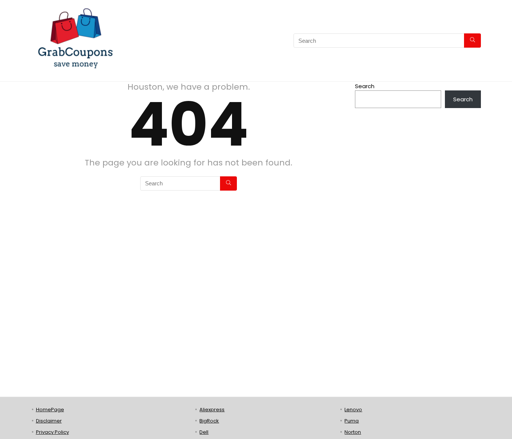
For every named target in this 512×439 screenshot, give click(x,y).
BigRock (209, 420)
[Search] (472, 40)
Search (364, 86)
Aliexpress (212, 409)
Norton (352, 432)
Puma (351, 420)
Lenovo (353, 409)
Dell (203, 432)
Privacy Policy (52, 432)
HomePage (50, 409)
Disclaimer (49, 420)
